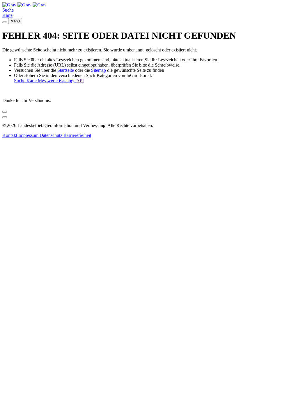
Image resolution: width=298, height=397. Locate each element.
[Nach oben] (4, 117)
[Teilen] (4, 112)
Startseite (65, 70)
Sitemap (98, 70)
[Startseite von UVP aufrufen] (9, 4)
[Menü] (4, 22)
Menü (15, 21)
